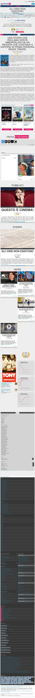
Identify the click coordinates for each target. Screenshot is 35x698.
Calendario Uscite (14, 686)
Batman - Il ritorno (3, 639)
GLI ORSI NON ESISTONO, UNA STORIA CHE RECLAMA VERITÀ (26, 284)
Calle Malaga (2, 576)
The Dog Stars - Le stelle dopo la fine (23, 556)
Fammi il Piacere (20, 588)
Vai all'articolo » (25, 293)
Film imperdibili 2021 (4, 487)
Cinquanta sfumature (21, 679)
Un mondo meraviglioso (21, 587)
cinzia (2, 423)
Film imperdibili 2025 (4, 481)
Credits (2, 690)
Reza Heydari (14, 14)
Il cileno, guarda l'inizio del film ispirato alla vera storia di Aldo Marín (10, 663)
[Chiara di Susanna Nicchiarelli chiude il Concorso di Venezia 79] (9, 282)
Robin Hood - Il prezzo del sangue (7, 614)
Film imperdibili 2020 (4, 488)
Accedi (33, 3)
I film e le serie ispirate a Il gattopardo (9, 678)
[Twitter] (9, 20)
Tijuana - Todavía (3, 597)
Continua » (15, 295)
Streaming (33, 34)
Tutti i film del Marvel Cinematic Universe (21, 682)
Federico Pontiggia (4, 441)
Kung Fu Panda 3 (3, 651)
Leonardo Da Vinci (8, 679)
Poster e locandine (4, 463)
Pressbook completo (4, 465)
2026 (3, 479)
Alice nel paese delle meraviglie (5, 683)
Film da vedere (3, 494)
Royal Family (3, 679)
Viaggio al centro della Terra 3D (5, 624)
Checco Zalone (20, 678)
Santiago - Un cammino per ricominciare (6, 570)
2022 (23, 15)
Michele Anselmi (3, 451)
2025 (5, 479)
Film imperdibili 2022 (4, 485)
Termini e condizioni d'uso (19, 690)
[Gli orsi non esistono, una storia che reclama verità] (26, 280)
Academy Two (19, 16)
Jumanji (2, 644)
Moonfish (2, 594)
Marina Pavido (3, 449)
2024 (7, 479)
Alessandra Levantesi (4, 427)
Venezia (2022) (3, 458)
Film (10, 686)
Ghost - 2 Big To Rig (20, 564)
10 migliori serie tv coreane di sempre (6, 513)
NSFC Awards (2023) (4, 459)
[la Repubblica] (32, 6)
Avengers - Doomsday (4, 572)
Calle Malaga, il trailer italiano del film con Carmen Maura (8, 660)
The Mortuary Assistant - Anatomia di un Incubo (24, 593)
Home (2, 686)
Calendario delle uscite (4, 564)
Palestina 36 (2, 578)
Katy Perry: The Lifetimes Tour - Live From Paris (24, 581)
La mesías (4, 124)
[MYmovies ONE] (28, 105)
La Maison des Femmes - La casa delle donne (7, 593)
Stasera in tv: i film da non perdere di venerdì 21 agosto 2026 (9, 668)
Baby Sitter (29, 678)
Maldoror (2, 559)
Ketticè (19, 591)
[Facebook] (8, 20)
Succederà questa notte (4, 589)
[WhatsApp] (13, 20)
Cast (4, 34)
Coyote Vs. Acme (20, 578)
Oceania (2, 555)
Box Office (28, 686)
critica (22, 17)
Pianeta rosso (3, 627)
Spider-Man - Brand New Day (6, 610)
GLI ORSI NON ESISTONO (17, 251)
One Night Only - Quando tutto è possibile (23, 561)
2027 (1, 479)
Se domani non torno (4, 588)
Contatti (5, 690)
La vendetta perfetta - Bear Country (22, 559)
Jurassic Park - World (14, 679)
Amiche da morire (3, 634)
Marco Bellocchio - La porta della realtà (23, 571)
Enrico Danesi (3, 434)
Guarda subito (6, 129)
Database (7, 686)
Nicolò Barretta (3, 440)
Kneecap (14, 124)
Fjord (1, 582)
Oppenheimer (25, 678)
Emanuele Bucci (3, 445)
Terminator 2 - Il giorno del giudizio (22, 574)
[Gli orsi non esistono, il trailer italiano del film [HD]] (26, 306)
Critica (10, 34)
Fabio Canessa (3, 435)
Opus (2, 678)
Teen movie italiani (7, 682)
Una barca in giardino (26, 125)
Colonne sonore (11, 687)
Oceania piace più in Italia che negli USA (6, 656)
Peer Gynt (2, 418)
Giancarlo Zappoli (4, 415)
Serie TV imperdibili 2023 (4, 506)
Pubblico (13, 34)
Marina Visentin (3, 452)
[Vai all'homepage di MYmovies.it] (5, 4)
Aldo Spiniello (3, 447)
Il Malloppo (19, 584)
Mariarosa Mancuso (4, 433)
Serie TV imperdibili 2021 (4, 509)
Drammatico (17, 15)
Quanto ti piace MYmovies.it (4, 476)
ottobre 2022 (9, 16)
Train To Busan (20, 577)
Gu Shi (2, 596)
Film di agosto (3, 497)
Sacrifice (4, 619)
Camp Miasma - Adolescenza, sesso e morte (7, 558)
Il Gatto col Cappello (3, 585)
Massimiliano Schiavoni (5, 448)
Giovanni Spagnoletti (4, 444)
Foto (27, 34)
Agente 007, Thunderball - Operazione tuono (7, 629)
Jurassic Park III (3, 646)
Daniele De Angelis (4, 450)
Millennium (2, 682)
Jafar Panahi (6, 13)
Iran (21, 15)
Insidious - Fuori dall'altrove (4, 556)
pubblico (25, 17)
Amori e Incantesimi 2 (4, 579)
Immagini (2, 464)
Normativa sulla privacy (10, 690)
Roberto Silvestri (3, 432)
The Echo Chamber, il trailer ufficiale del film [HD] (7, 669)
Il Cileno (19, 568)
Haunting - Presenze (3, 641)
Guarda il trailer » (25, 318)
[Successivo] (33, 167)
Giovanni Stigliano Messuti (5, 453)
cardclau (2, 419)
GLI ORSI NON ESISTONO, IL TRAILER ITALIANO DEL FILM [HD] (26, 310)
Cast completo (20, 14)
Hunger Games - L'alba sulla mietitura (6, 569)
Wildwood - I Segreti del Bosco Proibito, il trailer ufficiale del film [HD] (10, 666)
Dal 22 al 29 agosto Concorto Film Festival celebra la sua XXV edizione (10, 662)
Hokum (4, 620)
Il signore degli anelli (30, 682)
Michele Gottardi (3, 436)
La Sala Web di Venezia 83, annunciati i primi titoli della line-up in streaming (11, 659)
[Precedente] (2, 167)
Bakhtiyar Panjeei (8, 14)
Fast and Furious (13, 682)
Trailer (22, 34)
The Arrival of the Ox (3, 603)
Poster (25, 34)
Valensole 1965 (3, 561)
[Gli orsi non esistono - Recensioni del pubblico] (17, 206)
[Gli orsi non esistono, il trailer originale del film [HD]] (9, 332)
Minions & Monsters (5, 616)
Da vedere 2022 (15, 13)
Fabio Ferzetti (3, 443)
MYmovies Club (17, 687)
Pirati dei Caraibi (26, 679)
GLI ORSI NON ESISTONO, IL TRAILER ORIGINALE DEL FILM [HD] (9, 336)
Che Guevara (15, 683)
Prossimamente (3, 687)
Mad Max (11, 683)
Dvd (24, 686)
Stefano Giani (3, 428)
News (7, 34)
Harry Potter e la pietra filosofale (22, 558)
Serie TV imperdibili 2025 (4, 503)
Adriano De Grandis (4, 437)
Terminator (19, 683)
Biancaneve (16, 678)
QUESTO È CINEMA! (17, 209)
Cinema (4, 686)
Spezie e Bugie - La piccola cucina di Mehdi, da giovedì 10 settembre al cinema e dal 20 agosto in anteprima (15, 672)
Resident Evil (2, 575)
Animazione (2, 521)
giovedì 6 (5, 16)
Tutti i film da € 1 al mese (8, 105)
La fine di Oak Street (5, 613)
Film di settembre (3, 498)
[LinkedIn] (11, 20)
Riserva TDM (25, 690)
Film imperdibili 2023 (4, 484)
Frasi (30, 34)
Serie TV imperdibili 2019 (4, 512)
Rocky (23, 683)
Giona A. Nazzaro (4, 431)
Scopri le (17, 222)
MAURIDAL (3, 422)
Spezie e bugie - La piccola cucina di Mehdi (7, 573)
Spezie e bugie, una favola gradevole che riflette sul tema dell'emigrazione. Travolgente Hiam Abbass (14, 671)
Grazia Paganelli (3, 446)
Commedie (2, 517)
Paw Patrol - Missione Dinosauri (22, 599)
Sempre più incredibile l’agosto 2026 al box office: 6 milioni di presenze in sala (11, 665)
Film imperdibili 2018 (4, 491)
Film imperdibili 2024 (4, 482)
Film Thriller (2, 518)
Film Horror (2, 520)
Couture (19, 562)
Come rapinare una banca (21, 590)
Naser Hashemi (29, 13)
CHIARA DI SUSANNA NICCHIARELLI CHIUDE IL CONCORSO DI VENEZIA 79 (9, 286)
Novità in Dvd (3, 500)
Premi (16, 34)
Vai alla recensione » (22, 221)
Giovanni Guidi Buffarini (5, 439)
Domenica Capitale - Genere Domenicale (6, 600)
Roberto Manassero (4, 426)
